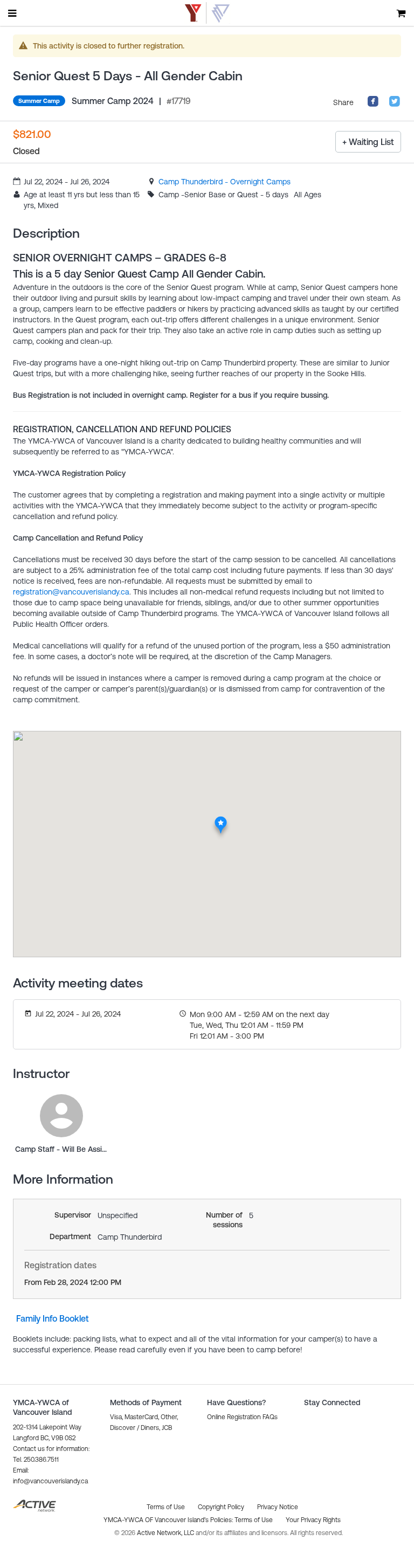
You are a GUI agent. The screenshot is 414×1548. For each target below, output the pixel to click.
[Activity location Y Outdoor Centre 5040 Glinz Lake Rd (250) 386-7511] (221, 819)
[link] (224, 181)
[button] (242, 1417)
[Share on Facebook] (373, 104)
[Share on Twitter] (394, 104)
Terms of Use (253, 1520)
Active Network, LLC (166, 1533)
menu (13, 13)
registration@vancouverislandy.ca (71, 592)
